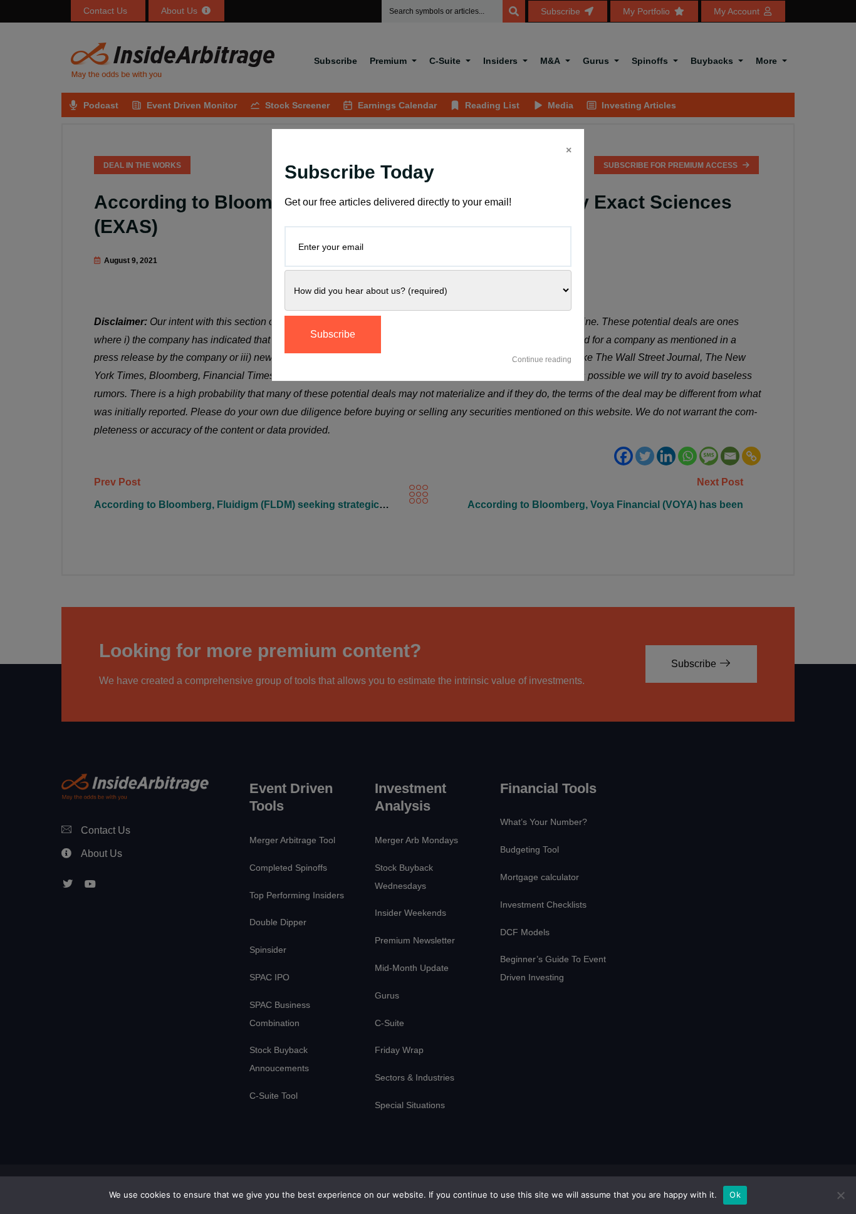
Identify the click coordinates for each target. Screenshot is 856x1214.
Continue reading (542, 359)
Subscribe (332, 334)
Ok (735, 1195)
